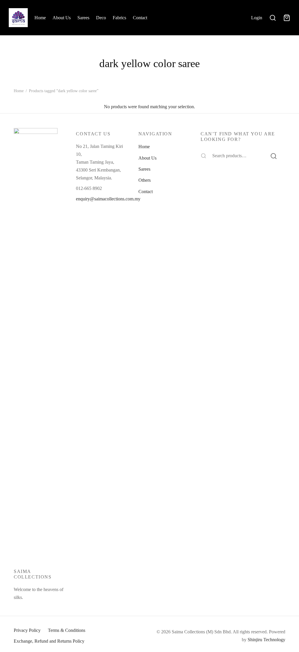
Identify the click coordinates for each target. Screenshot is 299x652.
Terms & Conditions (66, 630)
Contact (140, 17)
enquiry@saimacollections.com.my (108, 198)
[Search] (273, 155)
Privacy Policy (27, 630)
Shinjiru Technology (266, 639)
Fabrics (119, 17)
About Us (62, 17)
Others (144, 180)
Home (40, 17)
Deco (101, 17)
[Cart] (286, 17)
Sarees (83, 17)
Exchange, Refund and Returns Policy (49, 641)
